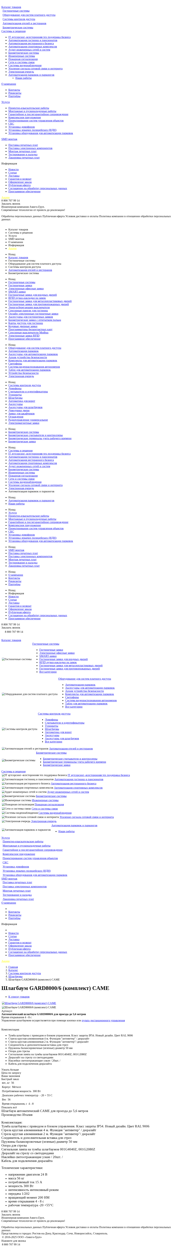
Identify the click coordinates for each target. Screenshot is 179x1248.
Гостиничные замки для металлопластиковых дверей (40, 301)
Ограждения (15, 416)
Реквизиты (14, 92)
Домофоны (15, 388)
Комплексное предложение (24, 117)
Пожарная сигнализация (23, 59)
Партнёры (14, 96)
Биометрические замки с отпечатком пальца (34, 319)
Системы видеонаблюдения (24, 65)
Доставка (13, 175)
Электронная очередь (21, 71)
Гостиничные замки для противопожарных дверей (38, 304)
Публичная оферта (19, 185)
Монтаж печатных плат (22, 151)
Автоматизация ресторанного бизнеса (31, 43)
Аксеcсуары (15, 404)
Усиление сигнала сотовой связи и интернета (35, 68)
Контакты (14, 89)
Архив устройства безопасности (27, 357)
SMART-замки (17, 291)
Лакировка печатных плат (24, 157)
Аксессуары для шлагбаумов (25, 407)
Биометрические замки (22, 441)
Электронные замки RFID (24, 335)
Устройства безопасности (23, 373)
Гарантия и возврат (19, 178)
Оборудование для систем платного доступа (29, 14)
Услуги (5, 102)
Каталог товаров (11, 7)
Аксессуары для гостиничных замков (30, 316)
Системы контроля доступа (19, 19)
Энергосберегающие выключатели (29, 307)
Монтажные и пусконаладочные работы (32, 111)
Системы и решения (13, 31)
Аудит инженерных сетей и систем (29, 49)
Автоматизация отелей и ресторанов (24, 23)
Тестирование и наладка (22, 154)
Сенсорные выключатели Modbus (28, 332)
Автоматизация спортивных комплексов (32, 46)
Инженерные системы (21, 55)
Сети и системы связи (21, 62)
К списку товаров (19, 996)
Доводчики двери (19, 410)
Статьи (12, 172)
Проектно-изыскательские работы (28, 108)
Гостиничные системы (16, 10)
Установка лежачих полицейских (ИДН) (32, 130)
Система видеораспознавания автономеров (34, 366)
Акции (5, 197)
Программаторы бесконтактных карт (30, 329)
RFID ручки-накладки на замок (27, 297)
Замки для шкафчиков (21, 413)
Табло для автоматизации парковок (29, 369)
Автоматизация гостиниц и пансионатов (32, 40)
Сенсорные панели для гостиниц (28, 310)
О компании (8, 83)
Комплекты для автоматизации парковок (32, 360)
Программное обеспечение (24, 191)
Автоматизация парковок (23, 351)
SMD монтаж (9, 139)
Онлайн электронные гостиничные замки (33, 313)
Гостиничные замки (20, 285)
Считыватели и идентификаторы (28, 391)
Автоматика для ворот (21, 400)
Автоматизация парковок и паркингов (31, 74)
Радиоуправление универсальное (28, 419)
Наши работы (23, 77)
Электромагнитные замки (23, 422)
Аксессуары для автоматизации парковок (33, 354)
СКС (11, 123)
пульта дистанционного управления (103, 1020)
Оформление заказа (20, 182)
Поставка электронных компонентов (30, 148)
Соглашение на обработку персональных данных (37, 188)
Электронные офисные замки (26, 288)
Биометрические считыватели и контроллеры (35, 435)
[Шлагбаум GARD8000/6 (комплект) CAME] (29, 1003)
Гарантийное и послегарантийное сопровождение (38, 114)
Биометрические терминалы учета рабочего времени (39, 438)
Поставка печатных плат (23, 145)
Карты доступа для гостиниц (25, 323)
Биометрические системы (18, 27)
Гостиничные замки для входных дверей (32, 294)
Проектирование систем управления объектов (36, 120)
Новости (13, 169)
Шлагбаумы (15, 397)
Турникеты (15, 394)
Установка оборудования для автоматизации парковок (40, 133)
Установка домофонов (21, 126)
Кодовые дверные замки (22, 326)
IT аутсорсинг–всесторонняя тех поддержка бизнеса (39, 37)
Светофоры (15, 363)
